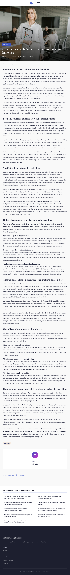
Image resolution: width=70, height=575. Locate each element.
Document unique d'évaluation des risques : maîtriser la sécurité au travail (51, 509)
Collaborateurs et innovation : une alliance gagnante (51, 503)
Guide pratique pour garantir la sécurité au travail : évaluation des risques (18, 522)
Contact (5, 563)
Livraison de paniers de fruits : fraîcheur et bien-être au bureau (51, 515)
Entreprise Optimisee (12, 537)
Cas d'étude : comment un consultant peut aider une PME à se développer (17, 497)
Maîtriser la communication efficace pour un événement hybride (18, 515)
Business (6, 44)
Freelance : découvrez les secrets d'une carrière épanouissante (50, 497)
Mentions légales (8, 560)
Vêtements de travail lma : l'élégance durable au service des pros (15, 509)
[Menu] (38, 3)
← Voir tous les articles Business (14, 475)
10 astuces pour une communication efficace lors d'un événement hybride (18, 503)
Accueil (5, 64)
